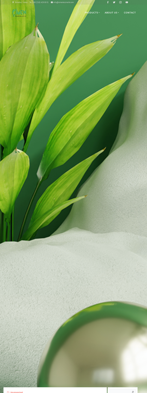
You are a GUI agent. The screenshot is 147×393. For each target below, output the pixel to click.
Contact (130, 12)
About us (111, 12)
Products (91, 12)
